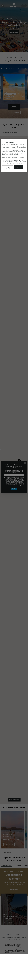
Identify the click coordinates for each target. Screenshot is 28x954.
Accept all (18, 167)
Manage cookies (7, 167)
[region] (14, 155)
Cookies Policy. (22, 163)
